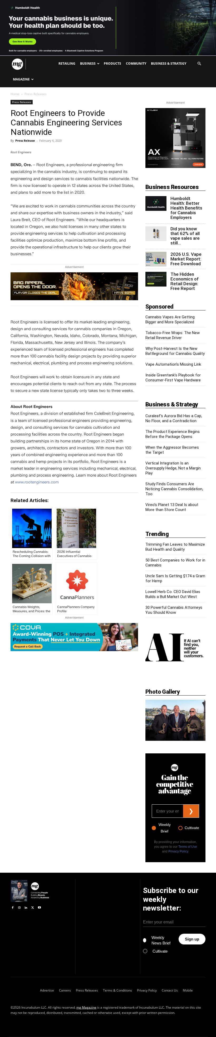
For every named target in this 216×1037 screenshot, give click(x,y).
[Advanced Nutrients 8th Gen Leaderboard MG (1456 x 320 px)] (74, 286)
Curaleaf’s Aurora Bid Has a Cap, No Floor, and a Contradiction (173, 418)
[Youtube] (39, 908)
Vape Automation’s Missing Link (173, 364)
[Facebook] (12, 908)
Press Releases (21, 102)
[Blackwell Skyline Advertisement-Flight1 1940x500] (108, 27)
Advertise (47, 990)
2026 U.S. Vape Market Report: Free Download (186, 259)
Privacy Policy (178, 851)
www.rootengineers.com (37, 482)
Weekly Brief (165, 828)
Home (15, 94)
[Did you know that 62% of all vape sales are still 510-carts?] (155, 233)
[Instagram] (19, 908)
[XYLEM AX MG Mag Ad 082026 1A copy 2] (175, 166)
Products (112, 63)
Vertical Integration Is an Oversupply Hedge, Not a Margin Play (173, 468)
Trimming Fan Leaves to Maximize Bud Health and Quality (175, 547)
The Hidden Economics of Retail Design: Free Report (184, 281)
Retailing (66, 63)
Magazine (21, 79)
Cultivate (192, 828)
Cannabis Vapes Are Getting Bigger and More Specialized (170, 319)
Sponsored (159, 306)
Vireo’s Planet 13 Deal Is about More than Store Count (171, 507)
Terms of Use (187, 847)
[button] (199, 63)
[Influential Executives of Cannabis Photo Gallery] (175, 720)
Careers (65, 990)
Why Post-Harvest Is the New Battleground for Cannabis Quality (175, 351)
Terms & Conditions (117, 990)
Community (136, 63)
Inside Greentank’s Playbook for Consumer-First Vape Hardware (173, 377)
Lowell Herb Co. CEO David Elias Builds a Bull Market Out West (172, 594)
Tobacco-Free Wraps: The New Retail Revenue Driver (172, 335)
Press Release (25, 140)
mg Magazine (86, 1007)
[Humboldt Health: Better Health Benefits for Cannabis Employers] (155, 203)
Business (88, 63)
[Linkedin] (26, 908)
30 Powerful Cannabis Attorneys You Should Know (173, 610)
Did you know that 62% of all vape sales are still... (185, 236)
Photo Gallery (162, 691)
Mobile (188, 990)
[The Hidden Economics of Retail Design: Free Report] (155, 279)
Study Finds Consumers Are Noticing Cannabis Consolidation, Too (174, 489)
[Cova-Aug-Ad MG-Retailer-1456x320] (74, 637)
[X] (33, 908)
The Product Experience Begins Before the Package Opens (172, 434)
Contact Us (170, 990)
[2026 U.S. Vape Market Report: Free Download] (155, 259)
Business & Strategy (168, 63)
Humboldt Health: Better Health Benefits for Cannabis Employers (186, 208)
